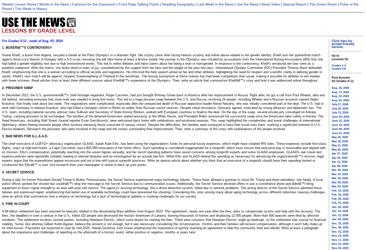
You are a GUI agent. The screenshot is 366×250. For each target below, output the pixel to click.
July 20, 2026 (340, 108)
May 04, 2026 (340, 149)
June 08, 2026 (340, 128)
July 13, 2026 (340, 112)
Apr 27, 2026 (340, 153)
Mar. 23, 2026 (340, 174)
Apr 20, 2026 (340, 157)
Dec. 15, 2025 (340, 223)
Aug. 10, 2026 (340, 96)
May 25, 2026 (340, 137)
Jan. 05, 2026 (340, 219)
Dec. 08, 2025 (340, 227)
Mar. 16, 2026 (340, 178)
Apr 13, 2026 (340, 161)
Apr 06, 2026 (340, 165)
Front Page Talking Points (139, 4)
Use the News (247, 4)
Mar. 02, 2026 (340, 186)
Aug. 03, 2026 (340, 100)
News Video (270, 4)
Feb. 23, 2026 (340, 190)
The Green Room (323, 4)
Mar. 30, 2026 (340, 169)
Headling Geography (178, 4)
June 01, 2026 (340, 133)
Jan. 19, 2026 (340, 210)
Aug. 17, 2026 (340, 92)
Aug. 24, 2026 (340, 87)
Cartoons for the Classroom (94, 4)
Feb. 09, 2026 (340, 198)
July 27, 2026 (340, 104)
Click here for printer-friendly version (343, 44)
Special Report (294, 4)
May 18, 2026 (340, 141)
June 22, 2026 (340, 120)
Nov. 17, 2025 (340, 239)
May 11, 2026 (340, 145)
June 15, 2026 (340, 124)
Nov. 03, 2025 (340, 248)
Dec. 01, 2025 (340, 231)
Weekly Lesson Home (19, 4)
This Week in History (31, 9)
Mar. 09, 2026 (340, 182)
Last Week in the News (215, 4)
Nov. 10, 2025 (340, 243)
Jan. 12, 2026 (340, 215)
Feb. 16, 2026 (340, 194)
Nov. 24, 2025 (340, 235)
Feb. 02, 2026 (340, 202)
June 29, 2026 (340, 116)
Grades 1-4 (339, 65)
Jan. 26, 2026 (340, 206)
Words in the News (54, 4)
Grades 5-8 (339, 68)
